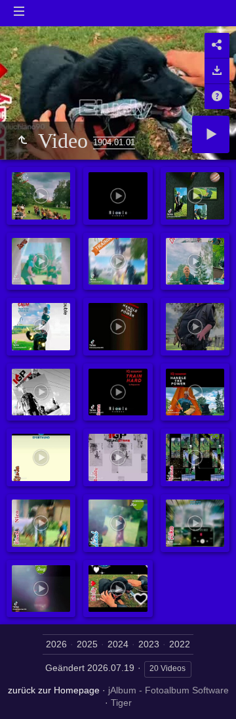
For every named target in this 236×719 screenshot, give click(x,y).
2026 (56, 644)
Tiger (121, 702)
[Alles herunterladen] (217, 70)
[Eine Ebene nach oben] (22, 140)
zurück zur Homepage (54, 690)
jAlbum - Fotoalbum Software (168, 690)
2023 (148, 644)
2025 (87, 644)
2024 (118, 644)
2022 (179, 644)
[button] (26, 692)
